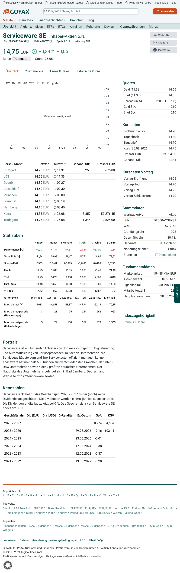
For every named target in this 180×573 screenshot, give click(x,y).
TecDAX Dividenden (65, 526)
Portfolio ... (165, 50)
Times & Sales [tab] (59, 71)
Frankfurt (10, 201)
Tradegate (11, 220)
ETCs (62, 26)
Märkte (8, 20)
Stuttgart (10, 170)
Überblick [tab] (12, 71)
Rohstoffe (93, 26)
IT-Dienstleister (165, 254)
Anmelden (167, 11)
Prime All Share (134, 322)
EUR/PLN (105, 508)
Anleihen (76, 26)
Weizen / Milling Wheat (127, 513)
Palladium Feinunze (82, 513)
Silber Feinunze (35, 513)
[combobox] (91, 11)
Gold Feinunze (14, 513)
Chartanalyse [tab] (34, 71)
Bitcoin (7, 508)
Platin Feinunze (57, 513)
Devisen (109, 26)
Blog (91, 20)
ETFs (50, 26)
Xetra (7, 213)
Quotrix (9, 182)
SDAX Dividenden (118, 526)
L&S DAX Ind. (22, 508)
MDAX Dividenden (92, 526)
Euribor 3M (139, 508)
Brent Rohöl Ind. (58, 508)
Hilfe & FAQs (95, 540)
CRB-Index (103, 513)
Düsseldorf (11, 189)
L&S (6, 176)
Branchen (76, 20)
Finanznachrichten (50, 20)
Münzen (154, 26)
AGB (82, 540)
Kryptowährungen (132, 26)
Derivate (25, 20)
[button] (7, 565)
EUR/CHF (76, 508)
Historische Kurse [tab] (87, 71)
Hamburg (10, 207)
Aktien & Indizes (31, 26)
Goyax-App (154, 526)
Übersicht (9, 26)
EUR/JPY (91, 508)
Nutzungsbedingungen (63, 540)
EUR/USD (39, 508)
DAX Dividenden (39, 526)
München (10, 195)
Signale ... (164, 42)
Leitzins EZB (121, 508)
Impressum (10, 540)
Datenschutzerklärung (33, 540)
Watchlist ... (166, 35)
